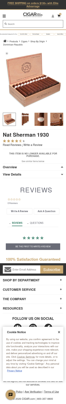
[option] (9, 119)
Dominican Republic (13, 44)
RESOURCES (13, 308)
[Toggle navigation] (4, 16)
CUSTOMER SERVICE (19, 289)
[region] (33, 354)
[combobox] (33, 24)
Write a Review (32, 145)
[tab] (19, 211)
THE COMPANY (14, 299)
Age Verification (33, 391)
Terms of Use (51, 391)
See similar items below (33, 161)
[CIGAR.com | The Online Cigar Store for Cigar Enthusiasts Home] (33, 15)
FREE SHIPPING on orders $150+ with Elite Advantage (33, 4)
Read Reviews (12, 145)
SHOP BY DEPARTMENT (21, 280)
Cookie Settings (26, 356)
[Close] (59, 332)
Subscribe (51, 269)
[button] (7, 53)
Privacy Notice (14, 370)
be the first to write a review (33, 246)
